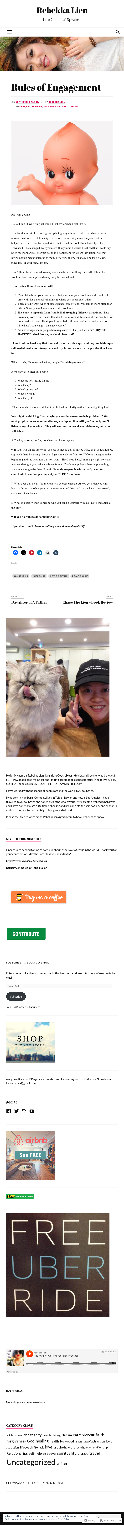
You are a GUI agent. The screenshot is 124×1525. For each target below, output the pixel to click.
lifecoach (26, 1447)
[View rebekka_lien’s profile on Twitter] (17, 1111)
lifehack (39, 1447)
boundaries (21, 576)
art (8, 1435)
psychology (34, 106)
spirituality (66, 1453)
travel (94, 1453)
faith (100, 1434)
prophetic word (64, 1447)
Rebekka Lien (62, 10)
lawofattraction (94, 1441)
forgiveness (16, 1441)
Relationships (17, 1453)
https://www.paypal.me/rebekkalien (26, 861)
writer (62, 1463)
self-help (49, 106)
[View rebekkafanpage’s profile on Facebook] (9, 1111)
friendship (39, 576)
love (48, 1446)
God (22, 106)
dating (56, 1435)
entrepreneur (83, 1435)
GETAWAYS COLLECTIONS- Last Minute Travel (35, 1483)
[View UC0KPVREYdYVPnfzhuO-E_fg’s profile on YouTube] (32, 1111)
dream (67, 1435)
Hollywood (67, 1441)
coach (47, 1435)
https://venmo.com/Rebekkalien (26, 867)
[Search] (114, 32)
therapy (83, 1453)
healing (42, 1441)
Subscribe (16, 996)
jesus (78, 1441)
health (54, 1441)
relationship (80, 576)
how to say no (59, 576)
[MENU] (9, 32)
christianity (32, 1435)
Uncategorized (67, 106)
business (16, 1435)
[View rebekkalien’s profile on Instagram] (24, 1111)
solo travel (49, 1453)
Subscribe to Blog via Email (27, 962)
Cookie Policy (63, 1519)
